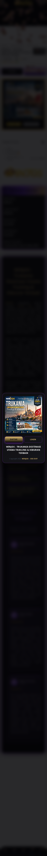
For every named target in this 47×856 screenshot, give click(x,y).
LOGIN (33, 439)
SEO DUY (34, 458)
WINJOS (25, 458)
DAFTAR (13, 439)
